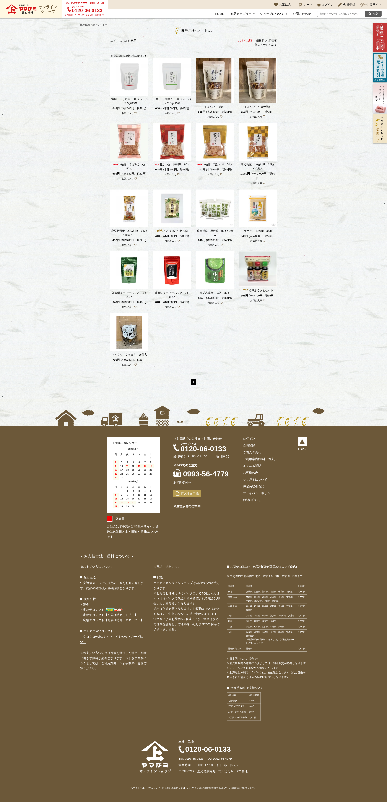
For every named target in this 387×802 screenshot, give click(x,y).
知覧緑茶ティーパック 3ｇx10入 (129, 294)
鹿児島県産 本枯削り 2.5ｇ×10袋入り (129, 232)
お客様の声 (250, 472)
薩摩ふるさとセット (261, 290)
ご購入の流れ (252, 452)
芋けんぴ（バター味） (257, 106)
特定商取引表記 (253, 486)
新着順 (272, 40)
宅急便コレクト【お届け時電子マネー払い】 (113, 620)
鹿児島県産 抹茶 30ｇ (215, 292)
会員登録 (249, 445)
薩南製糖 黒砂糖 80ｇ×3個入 (215, 232)
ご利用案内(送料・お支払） (261, 459)
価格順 (260, 40)
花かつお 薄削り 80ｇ (175, 164)
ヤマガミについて (255, 479)
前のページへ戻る (266, 44)
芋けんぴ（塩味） (215, 106)
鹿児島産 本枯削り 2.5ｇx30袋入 (258, 166)
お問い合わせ (252, 500)
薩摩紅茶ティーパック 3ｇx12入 (172, 294)
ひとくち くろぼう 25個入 (129, 354)
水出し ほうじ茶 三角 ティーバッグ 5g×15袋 (129, 101)
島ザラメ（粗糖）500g (258, 230)
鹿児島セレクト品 (97, 24)
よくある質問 (252, 466)
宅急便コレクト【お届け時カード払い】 (110, 615)
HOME (83, 24)
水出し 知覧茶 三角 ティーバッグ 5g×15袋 (172, 101)
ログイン (249, 438)
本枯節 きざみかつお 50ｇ (133, 166)
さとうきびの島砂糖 (175, 230)
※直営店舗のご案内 (187, 506)
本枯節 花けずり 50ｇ (217, 164)
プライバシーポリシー (258, 493)
